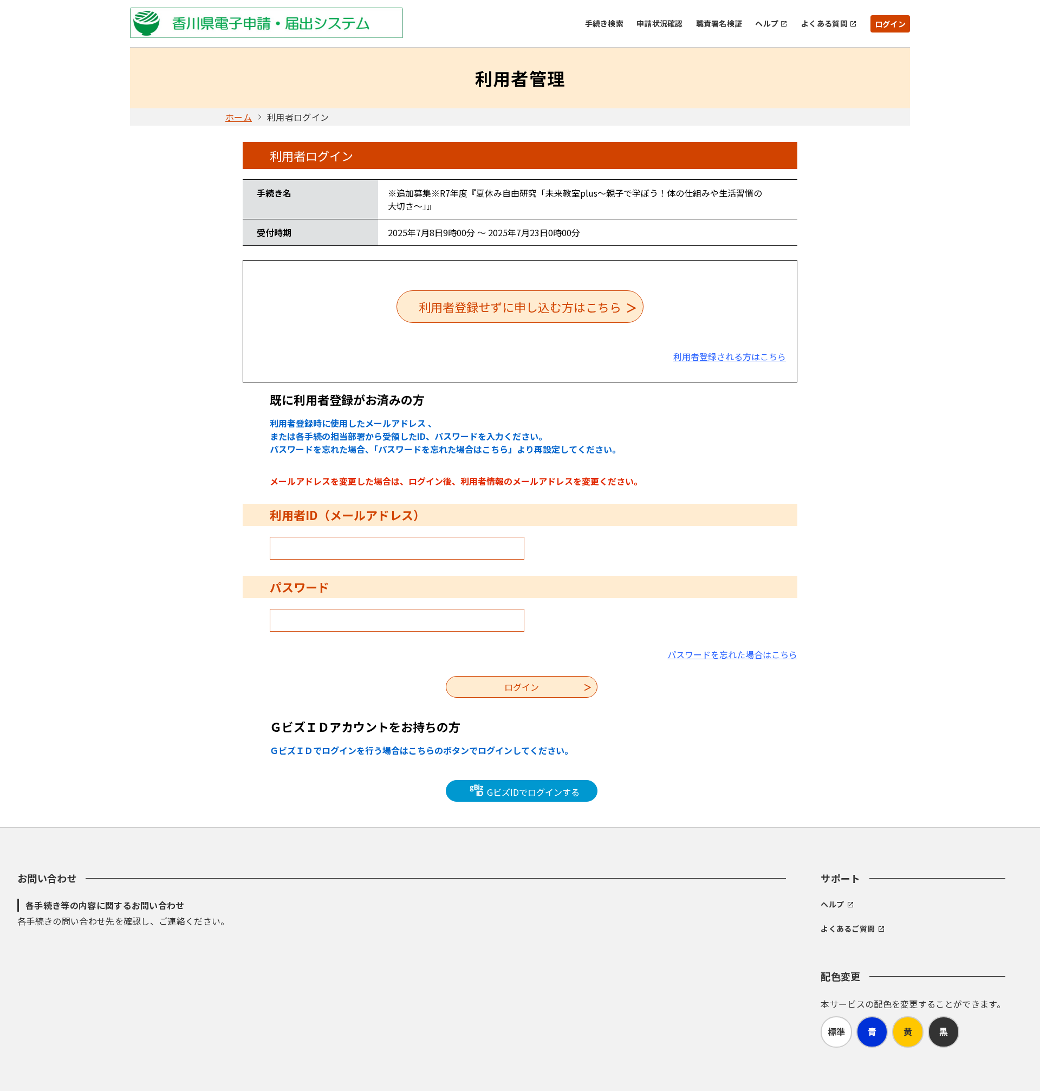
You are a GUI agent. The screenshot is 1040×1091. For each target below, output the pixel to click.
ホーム (238, 117)
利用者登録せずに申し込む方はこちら (520, 306)
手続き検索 (604, 23)
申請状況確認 (659, 23)
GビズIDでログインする (532, 791)
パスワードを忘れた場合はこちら (732, 654)
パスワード (299, 586)
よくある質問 (824, 23)
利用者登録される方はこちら (729, 356)
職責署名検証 (719, 23)
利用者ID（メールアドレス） (347, 514)
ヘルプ (766, 23)
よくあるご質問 (848, 928)
